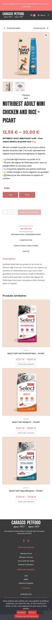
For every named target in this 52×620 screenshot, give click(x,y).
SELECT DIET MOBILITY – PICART (26, 422)
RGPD (26, 579)
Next (26, 98)
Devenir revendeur (26, 564)
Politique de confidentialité (27, 616)
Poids (7, 188)
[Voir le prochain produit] (47, 28)
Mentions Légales (26, 583)
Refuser (32, 612)
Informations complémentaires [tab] (26, 234)
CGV (26, 576)
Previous (26, 95)
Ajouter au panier (29, 212)
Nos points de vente (26, 561)
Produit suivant (39, 28)
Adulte (26, 350)
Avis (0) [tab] (26, 251)
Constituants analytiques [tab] (26, 246)
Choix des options (26, 364)
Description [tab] (26, 229)
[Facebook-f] (24, 540)
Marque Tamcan (26, 557)
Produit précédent (13, 28)
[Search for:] (47, 15)
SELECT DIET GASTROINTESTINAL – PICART (26, 353)
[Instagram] (28, 540)
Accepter (21, 612)
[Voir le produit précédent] (4, 28)
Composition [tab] (26, 240)
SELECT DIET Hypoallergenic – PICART (26, 491)
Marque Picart (26, 553)
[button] (46, 35)
